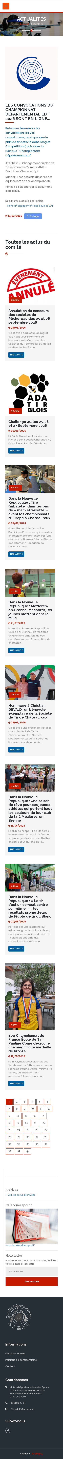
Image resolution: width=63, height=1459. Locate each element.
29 (18, 1137)
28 (9, 1137)
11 (40, 1108)
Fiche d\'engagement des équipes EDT (30, 205)
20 (26, 1123)
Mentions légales (15, 1353)
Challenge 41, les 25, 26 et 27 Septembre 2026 (28, 424)
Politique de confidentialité (21, 1360)
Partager (34, 216)
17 (43, 1116)
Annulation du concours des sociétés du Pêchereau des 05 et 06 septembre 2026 (29, 317)
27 (46, 1130)
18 (9, 1123)
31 (37, 1137)
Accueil (24, 24)
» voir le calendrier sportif (20, 1245)
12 (49, 1108)
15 (26, 1116)
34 (18, 1144)
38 (9, 1151)
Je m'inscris (31, 1281)
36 (36, 1144)
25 (28, 1130)
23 (9, 1130)
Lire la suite (16, 355)
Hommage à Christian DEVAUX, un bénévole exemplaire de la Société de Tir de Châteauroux (30, 711)
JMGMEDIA (37, 1453)
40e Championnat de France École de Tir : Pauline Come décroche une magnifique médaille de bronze (29, 1043)
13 (9, 1116)
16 (34, 1116)
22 (44, 1123)
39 (18, 1151)
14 (18, 1116)
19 (18, 1123)
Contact (10, 1366)
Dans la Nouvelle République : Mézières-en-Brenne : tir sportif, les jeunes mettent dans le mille (30, 610)
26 (36, 1130)
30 (28, 1137)
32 (45, 1137)
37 (46, 1144)
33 (9, 1144)
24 (18, 1130)
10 (33, 1108)
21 (35, 1123)
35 (28, 1144)
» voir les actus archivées (20, 1195)
